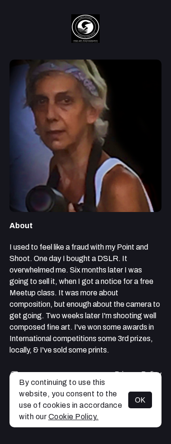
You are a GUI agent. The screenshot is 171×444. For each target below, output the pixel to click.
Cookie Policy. (73, 417)
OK (140, 400)
